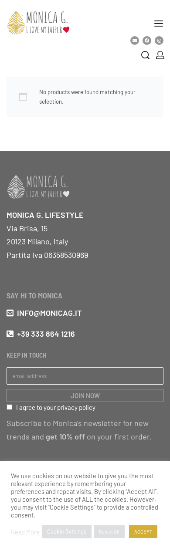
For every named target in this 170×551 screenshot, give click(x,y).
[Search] (145, 55)
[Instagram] (159, 40)
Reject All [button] (109, 531)
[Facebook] (147, 40)
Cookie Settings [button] (66, 531)
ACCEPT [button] (143, 531)
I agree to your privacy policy (55, 407)
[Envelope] (134, 40)
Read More (25, 532)
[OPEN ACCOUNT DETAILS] (160, 55)
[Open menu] (158, 23)
